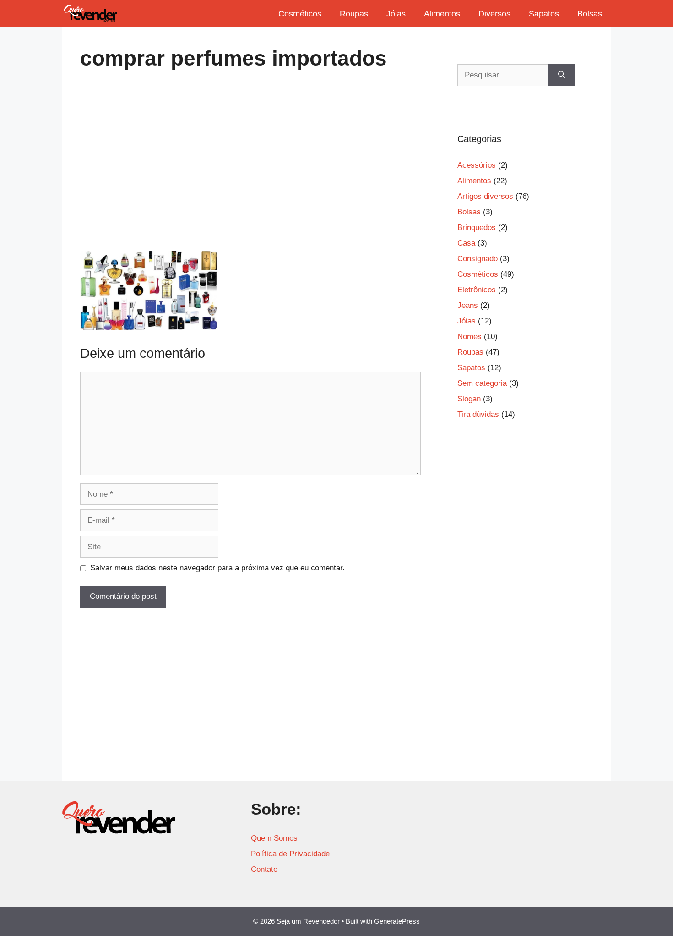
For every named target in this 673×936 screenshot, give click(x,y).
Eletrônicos (476, 289)
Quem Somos (274, 838)
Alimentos (442, 13)
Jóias (396, 13)
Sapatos (544, 13)
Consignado (477, 258)
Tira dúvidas (478, 414)
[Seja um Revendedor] (90, 13)
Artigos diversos (485, 196)
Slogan (469, 398)
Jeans (467, 305)
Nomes (469, 336)
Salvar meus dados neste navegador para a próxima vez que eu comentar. (217, 568)
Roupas (354, 13)
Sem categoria (482, 383)
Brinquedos (476, 227)
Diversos (494, 13)
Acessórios (476, 165)
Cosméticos (299, 13)
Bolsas (589, 13)
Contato (264, 869)
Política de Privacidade (290, 853)
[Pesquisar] (561, 75)
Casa (466, 243)
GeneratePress (397, 921)
